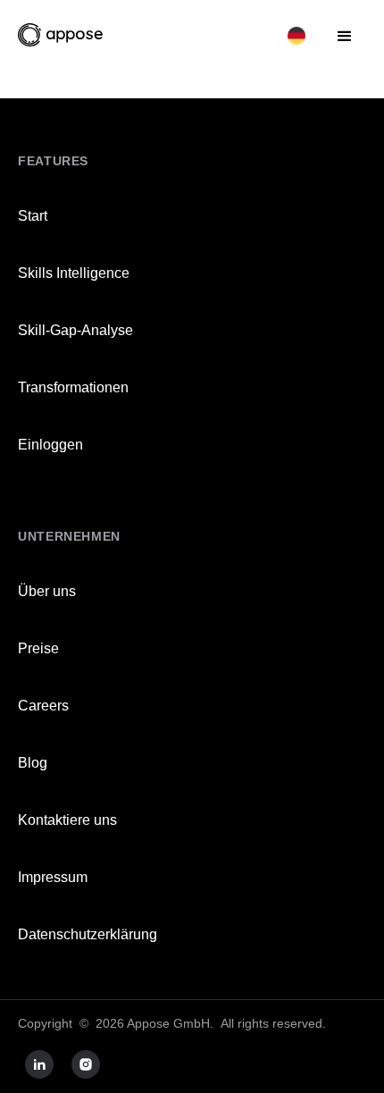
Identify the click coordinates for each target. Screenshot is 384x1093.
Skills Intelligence (73, 273)
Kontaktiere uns (67, 820)
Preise (38, 648)
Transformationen (73, 387)
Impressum (53, 877)
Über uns (47, 591)
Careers (43, 705)
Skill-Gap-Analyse (75, 330)
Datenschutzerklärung (87, 934)
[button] (296, 34)
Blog (32, 762)
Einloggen (50, 444)
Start (32, 215)
